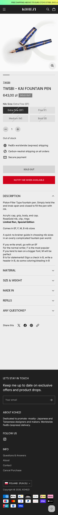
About (6, 460)
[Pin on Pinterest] (31, 325)
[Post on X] (19, 325)
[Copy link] (37, 325)
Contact (7, 465)
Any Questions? (14, 311)
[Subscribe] (51, 400)
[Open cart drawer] (54, 9)
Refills (7, 301)
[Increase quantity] (18, 129)
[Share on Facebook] (25, 325)
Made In (8, 290)
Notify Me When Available (29, 180)
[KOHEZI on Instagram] (5, 439)
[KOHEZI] (29, 9)
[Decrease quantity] (5, 129)
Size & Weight (12, 280)
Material (9, 270)
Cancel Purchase (12, 470)
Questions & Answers (14, 455)
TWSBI (6, 82)
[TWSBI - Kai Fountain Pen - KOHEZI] (29, 42)
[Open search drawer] (48, 9)
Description (11, 196)
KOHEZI (26, 489)
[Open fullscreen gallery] (52, 65)
